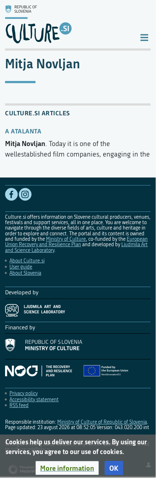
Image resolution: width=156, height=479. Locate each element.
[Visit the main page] (66, 24)
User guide (20, 267)
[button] (67, 468)
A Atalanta (23, 131)
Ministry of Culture (66, 239)
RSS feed (19, 405)
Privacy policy (23, 393)
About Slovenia (25, 273)
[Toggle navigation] (144, 37)
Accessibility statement (34, 400)
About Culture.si (27, 261)
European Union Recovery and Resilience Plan (76, 242)
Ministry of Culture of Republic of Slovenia (102, 422)
